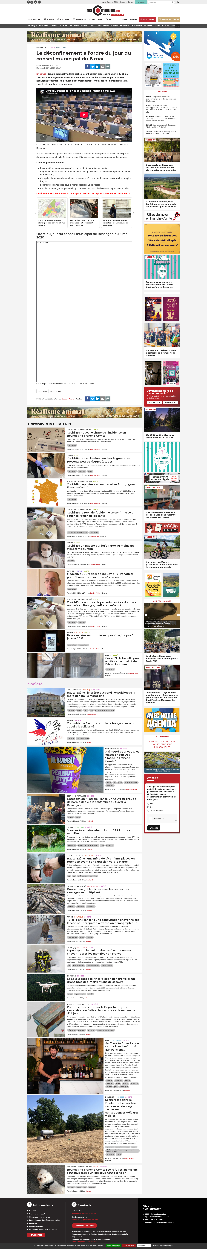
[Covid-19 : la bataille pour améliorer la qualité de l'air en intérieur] (65, 664)
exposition (81, 1030)
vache (119, 1154)
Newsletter (36, 1235)
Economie (117, 1040)
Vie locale (61, 48)
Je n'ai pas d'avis (156, 811)
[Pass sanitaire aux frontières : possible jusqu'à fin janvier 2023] (46, 641)
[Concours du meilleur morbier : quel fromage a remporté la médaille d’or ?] (162, 335)
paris (116, 1087)
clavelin (127, 1081)
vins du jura (124, 1087)
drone (70, 994)
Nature (80, 827)
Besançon (41, 48)
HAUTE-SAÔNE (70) (74, 690)
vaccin (90, 471)
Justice (79, 571)
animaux (71, 1187)
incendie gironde (78, 966)
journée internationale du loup (88, 845)
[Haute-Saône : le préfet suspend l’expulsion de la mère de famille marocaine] (46, 698)
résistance (91, 1030)
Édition (106, 14)
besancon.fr (123, 193)
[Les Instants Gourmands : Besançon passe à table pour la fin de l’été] (162, 641)
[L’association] (46, 804)
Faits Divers (92, 886)
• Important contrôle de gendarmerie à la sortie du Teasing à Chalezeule (161, 99)
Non (151, 807)
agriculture (109, 1147)
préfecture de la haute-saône (104, 710)
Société (51, 48)
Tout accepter (113, 1245)
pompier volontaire (93, 966)
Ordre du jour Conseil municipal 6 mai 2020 (55, 384)
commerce (109, 1084)
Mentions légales (36, 1226)
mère (85, 710)
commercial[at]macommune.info (85, 1219)
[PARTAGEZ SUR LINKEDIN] (97, 66)
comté (118, 1084)
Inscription (154, 402)
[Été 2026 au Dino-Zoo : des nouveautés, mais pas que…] (162, 420)
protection (109, 845)
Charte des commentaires (39, 1217)
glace (120, 783)
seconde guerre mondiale (105, 1030)
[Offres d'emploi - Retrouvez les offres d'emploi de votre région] (162, 221)
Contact (32, 1211)
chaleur (126, 1147)
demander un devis (84, 1226)
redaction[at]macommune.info (84, 1213)
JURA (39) (71, 571)
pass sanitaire (83, 645)
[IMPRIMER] (108, 66)
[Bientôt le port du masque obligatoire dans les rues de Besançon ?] (117, 208)
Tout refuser (128, 1245)
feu (69, 966)
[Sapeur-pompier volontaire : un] (46, 956)
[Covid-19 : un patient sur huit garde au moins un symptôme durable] (46, 551)
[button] (173, 2)
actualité (81, 796)
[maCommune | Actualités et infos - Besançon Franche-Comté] (103, 10)
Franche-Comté (112, 749)
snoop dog (109, 786)
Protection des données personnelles (44, 1220)
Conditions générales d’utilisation (43, 1229)
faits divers (80, 907)
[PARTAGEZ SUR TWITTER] (92, 66)
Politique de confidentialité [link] (163, 1246)
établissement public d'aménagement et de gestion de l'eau (120, 1150)
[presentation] (123, 138)
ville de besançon (56, 391)
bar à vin (109, 1081)
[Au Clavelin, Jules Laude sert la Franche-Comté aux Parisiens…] (65, 1049)
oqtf (91, 710)
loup (102, 845)
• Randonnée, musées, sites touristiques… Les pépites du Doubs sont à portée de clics (161, 118)
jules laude (134, 1084)
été (115, 783)
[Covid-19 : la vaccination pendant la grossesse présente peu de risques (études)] (46, 464)
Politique (78, 632)
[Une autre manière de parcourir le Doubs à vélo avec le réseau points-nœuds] (162, 547)
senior (82, 937)
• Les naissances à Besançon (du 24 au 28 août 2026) (161, 126)
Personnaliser (144, 1245)
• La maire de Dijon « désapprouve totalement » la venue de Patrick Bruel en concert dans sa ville (161, 108)
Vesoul (70, 856)
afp (69, 876)
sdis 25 (90, 994)
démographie (72, 937)
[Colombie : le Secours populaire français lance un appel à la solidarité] (46, 729)
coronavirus (42, 391)
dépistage (82, 622)
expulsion (71, 710)
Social (96, 1167)
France (70, 456)
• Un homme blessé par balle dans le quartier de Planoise (161, 132)
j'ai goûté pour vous (131, 783)
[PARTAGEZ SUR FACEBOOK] (87, 66)
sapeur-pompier (107, 966)
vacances (92, 1187)
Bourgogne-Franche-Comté (79, 430)
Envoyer (154, 828)
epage (134, 1147)
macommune (88, 384)
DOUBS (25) (71, 827)
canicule (119, 1147)
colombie (71, 738)
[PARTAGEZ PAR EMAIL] (102, 66)
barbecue (71, 907)
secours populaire (83, 738)
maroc (79, 710)
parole (78, 817)
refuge (79, 1187)
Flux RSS (33, 1223)
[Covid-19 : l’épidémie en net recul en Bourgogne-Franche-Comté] (46, 490)
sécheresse (90, 907)
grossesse (82, 471)
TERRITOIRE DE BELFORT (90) (78, 1004)
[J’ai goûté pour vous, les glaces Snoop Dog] (65, 757)
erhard (108, 783)
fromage (125, 1084)
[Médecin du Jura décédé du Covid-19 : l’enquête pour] (46, 579)
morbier (109, 1087)
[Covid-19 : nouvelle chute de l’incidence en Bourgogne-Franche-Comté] (46, 438)
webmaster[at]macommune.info (84, 1242)
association (72, 845)
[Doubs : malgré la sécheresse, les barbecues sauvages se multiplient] (46, 895)
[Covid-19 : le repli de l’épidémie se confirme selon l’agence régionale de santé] (46, 518)
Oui (151, 804)
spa (84, 1187)
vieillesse (89, 937)
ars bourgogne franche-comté (77, 532)
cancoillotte (118, 1081)
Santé (95, 430)
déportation (72, 1030)
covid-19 (71, 561)
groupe (70, 817)
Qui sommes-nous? (37, 1214)
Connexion (170, 402)
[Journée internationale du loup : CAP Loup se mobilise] (46, 836)
